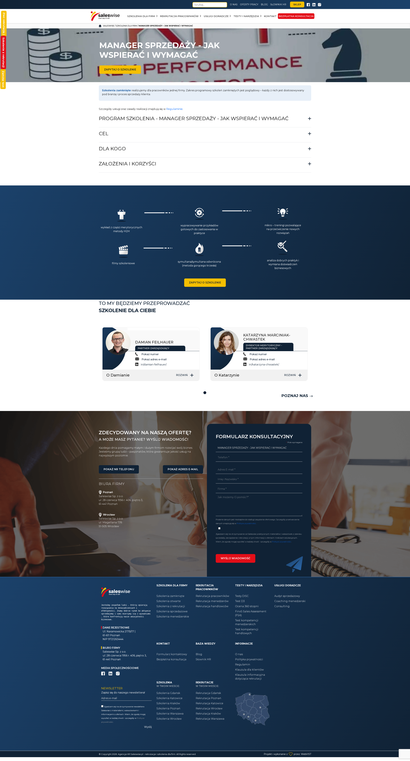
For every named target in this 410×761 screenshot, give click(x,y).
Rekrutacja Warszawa (210, 718)
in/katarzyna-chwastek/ (264, 364)
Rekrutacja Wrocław (209, 708)
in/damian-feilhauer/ (154, 364)
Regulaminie (174, 109)
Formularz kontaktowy (171, 654)
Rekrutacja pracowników (179, 16)
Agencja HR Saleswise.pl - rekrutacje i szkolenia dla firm (146, 754)
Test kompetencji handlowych (246, 631)
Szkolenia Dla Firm (126, 26)
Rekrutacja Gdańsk (208, 693)
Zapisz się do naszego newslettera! (123, 692)
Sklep (297, 4)
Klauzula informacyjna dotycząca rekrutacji (250, 676)
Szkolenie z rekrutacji (3, 52)
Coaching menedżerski (290, 601)
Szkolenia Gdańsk (168, 693)
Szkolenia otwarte (168, 601)
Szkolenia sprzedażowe (172, 611)
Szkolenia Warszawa (170, 713)
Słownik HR (278, 4)
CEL (103, 134)
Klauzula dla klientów (249, 669)
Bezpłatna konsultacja (171, 659)
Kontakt (270, 16)
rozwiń (182, 375)
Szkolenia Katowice (169, 698)
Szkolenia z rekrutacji (170, 606)
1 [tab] (205, 392)
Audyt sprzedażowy (287, 596)
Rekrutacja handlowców (212, 606)
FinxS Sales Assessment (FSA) (250, 613)
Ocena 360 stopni (247, 606)
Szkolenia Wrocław (169, 718)
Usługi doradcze (216, 16)
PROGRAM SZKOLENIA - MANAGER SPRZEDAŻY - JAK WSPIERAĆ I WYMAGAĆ (193, 118)
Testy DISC (242, 596)
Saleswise (108, 26)
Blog (264, 4)
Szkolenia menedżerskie (172, 616)
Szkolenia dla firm (141, 16)
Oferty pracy (249, 4)
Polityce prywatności (246, 523)
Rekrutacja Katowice (209, 703)
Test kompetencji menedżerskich (246, 622)
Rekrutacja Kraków (208, 713)
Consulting (282, 606)
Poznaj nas (294, 395)
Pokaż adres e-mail (154, 359)
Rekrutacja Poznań (208, 698)
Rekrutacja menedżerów (212, 601)
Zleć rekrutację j (3, 23)
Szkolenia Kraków (168, 703)
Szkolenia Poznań (168, 708)
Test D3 (240, 601)
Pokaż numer (150, 354)
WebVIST (306, 754)
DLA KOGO (112, 149)
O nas (234, 4)
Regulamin (242, 664)
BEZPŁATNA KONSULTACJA (296, 16)
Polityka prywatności (249, 659)
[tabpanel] (151, 354)
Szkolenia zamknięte (170, 596)
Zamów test (3, 79)
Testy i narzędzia (246, 16)
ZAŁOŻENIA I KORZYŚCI (127, 164)
